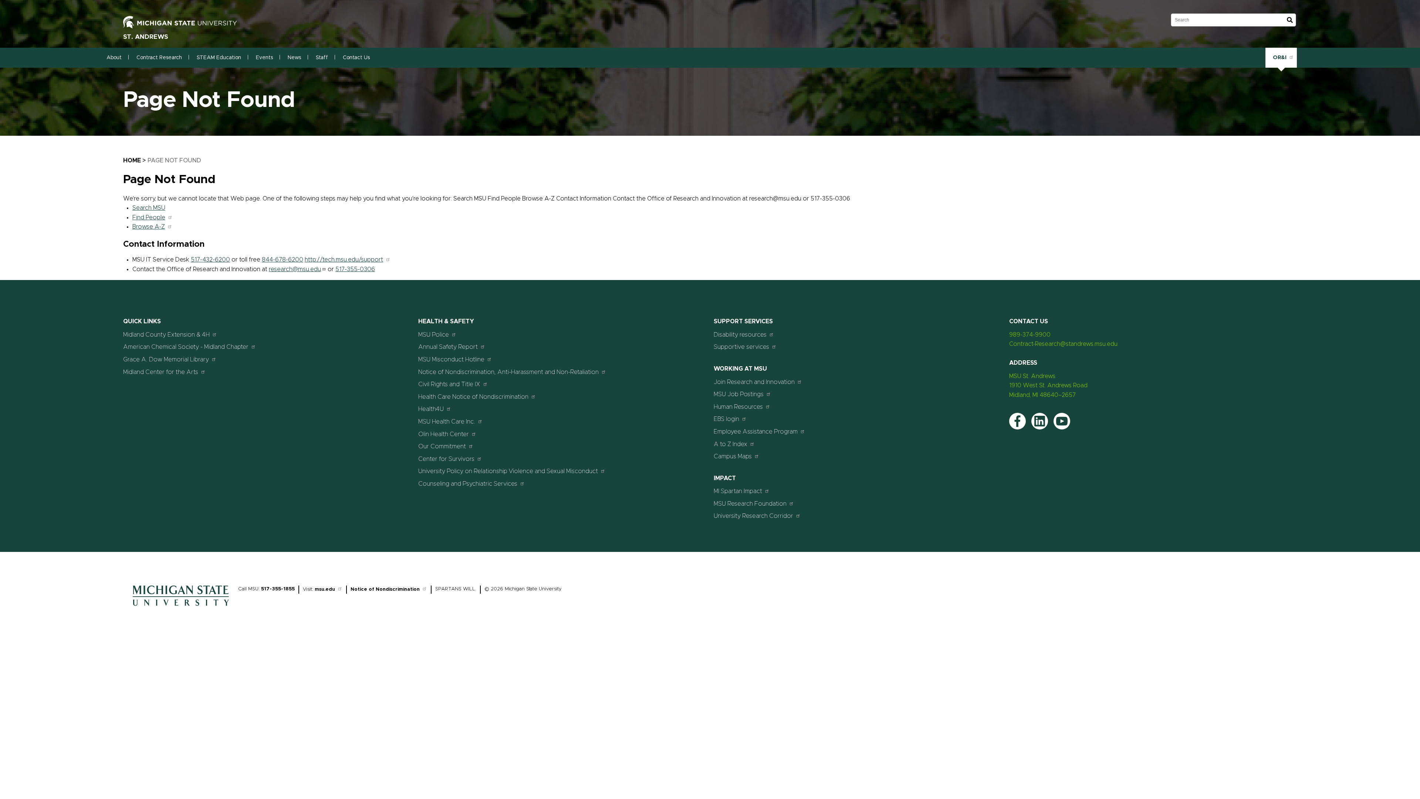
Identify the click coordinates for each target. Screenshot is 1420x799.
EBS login (726, 419)
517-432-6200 (210, 260)
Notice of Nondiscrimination (385, 589)
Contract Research (159, 57)
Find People (148, 217)
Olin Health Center (443, 434)
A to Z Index (730, 444)
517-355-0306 (355, 269)
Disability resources (740, 335)
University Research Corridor (753, 516)
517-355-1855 (278, 589)
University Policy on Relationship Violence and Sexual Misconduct (508, 471)
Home (132, 160)
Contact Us (356, 57)
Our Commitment (442, 446)
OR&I (1280, 57)
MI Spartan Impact (738, 491)
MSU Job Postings (739, 394)
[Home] (181, 608)
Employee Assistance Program (756, 432)
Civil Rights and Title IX (449, 384)
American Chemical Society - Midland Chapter (185, 347)
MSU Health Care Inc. (446, 422)
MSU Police (433, 335)
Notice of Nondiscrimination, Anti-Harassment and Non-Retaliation (508, 372)
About (114, 57)
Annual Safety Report (448, 347)
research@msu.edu (295, 269)
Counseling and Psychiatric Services (467, 484)
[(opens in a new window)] (188, 22)
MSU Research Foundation (750, 504)
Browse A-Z (148, 227)
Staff (322, 57)
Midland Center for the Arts (160, 372)
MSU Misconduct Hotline (451, 360)
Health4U (431, 409)
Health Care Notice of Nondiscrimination (473, 397)
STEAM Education (219, 57)
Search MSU (148, 208)
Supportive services (741, 347)
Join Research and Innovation (754, 382)
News (294, 57)
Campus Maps (733, 456)
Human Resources (738, 407)
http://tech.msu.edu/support (344, 260)
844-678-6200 (282, 260)
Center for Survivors (446, 459)
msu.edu (325, 589)
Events (264, 57)
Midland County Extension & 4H (166, 335)
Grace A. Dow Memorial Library (166, 360)
